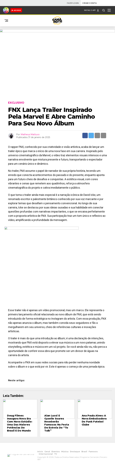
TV (55, 454)
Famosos (93, 451)
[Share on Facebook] (85, 135)
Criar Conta (89, 3)
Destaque (75, 451)
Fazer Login (73, 3)
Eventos (56, 451)
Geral (47, 451)
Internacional (46, 454)
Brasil (84, 451)
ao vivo (17, 10)
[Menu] (109, 10)
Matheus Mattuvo (30, 134)
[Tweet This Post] (91, 135)
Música (64, 451)
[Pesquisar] (103, 10)
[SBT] (6, 10)
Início (40, 451)
